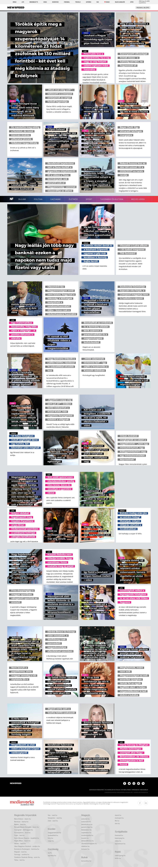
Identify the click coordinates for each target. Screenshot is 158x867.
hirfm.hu (118, 858)
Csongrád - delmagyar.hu (23, 830)
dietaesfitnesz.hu (87, 841)
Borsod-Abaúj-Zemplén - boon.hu (26, 827)
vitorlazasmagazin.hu (89, 843)
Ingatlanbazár (120, 2)
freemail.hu (119, 835)
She (97, 2)
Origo (14, 2)
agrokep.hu (52, 855)
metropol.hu (119, 818)
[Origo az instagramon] (133, 783)
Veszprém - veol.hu (55, 818)
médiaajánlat (144, 789)
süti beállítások (126, 789)
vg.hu (50, 853)
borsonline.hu (86, 861)
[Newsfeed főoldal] (16, 783)
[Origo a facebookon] (124, 783)
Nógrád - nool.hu (20, 852)
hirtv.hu (50, 838)
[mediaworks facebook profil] (140, 803)
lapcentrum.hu (120, 844)
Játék (131, 2)
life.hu (117, 821)
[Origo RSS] (143, 783)
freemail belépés (142, 8)
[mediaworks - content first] (22, 803)
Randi (108, 2)
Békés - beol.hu (20, 824)
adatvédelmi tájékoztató (96, 789)
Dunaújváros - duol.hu (22, 832)
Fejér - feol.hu (19, 835)
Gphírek (88, 2)
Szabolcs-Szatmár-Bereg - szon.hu (27, 857)
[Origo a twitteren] (129, 783)
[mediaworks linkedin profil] (145, 803)
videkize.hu (85, 846)
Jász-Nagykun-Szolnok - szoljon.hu (27, 846)
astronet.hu (85, 819)
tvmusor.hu (85, 849)
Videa (45, 2)
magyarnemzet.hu (54, 832)
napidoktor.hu (86, 832)
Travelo (78, 2)
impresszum (135, 789)
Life (23, 2)
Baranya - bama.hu (21, 822)
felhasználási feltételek (112, 789)
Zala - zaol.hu (53, 821)
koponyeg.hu (119, 838)
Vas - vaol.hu (52, 815)
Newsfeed (55, 2)
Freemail (67, 2)
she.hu (117, 823)
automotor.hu (86, 822)
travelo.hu (85, 838)
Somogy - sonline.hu (21, 854)
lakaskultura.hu (86, 824)
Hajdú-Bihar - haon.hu (22, 841)
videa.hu (118, 841)
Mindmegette (33, 2)
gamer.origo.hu (86, 827)
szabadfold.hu (53, 835)
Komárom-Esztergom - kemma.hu (26, 849)
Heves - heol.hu (20, 843)
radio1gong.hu (120, 855)
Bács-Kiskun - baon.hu (22, 819)
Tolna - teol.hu (19, 860)
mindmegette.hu (87, 835)
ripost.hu (118, 815)
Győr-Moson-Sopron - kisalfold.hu (26, 838)
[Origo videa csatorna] (138, 783)
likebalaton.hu (86, 830)
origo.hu (51, 841)
